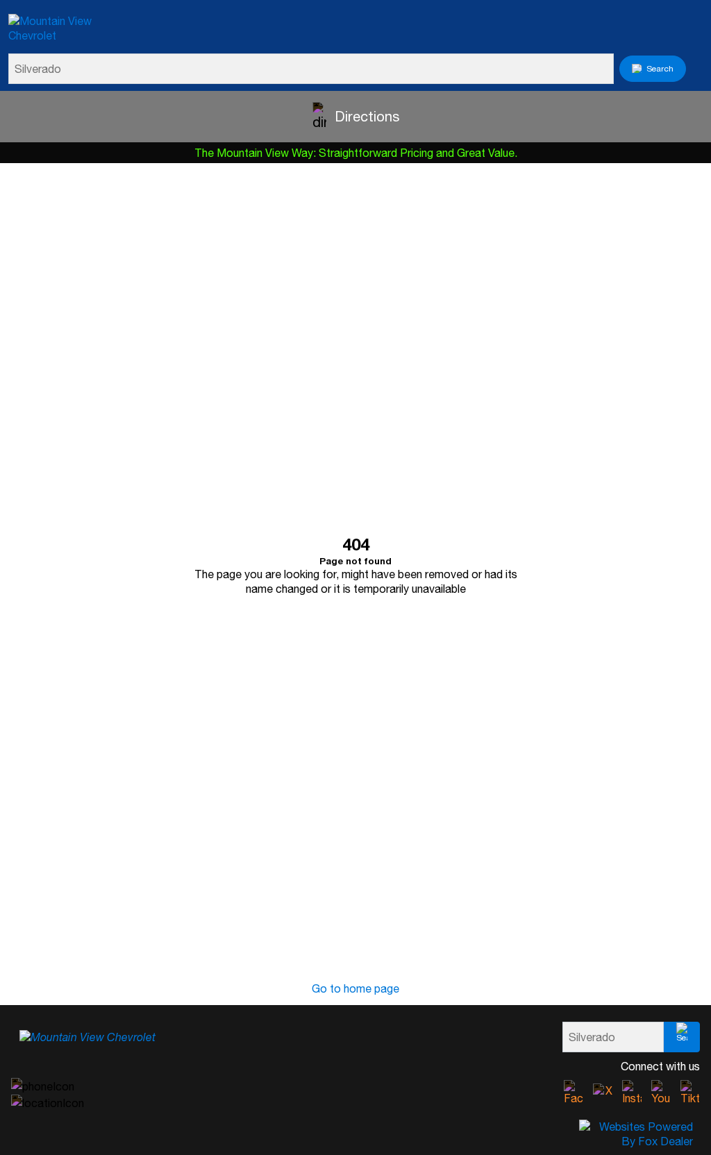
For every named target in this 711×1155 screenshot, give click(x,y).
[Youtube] (661, 1093)
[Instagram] (632, 1093)
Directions (367, 116)
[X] (602, 1093)
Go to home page (355, 988)
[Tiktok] (690, 1093)
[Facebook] (573, 1093)
